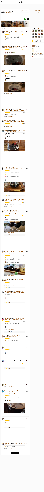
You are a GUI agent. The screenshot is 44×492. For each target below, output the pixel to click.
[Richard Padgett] (9, 234)
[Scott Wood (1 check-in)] (36, 36)
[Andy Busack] (9, 302)
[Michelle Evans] (9, 368)
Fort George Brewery (10, 12)
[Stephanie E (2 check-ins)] (33, 31)
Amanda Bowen (7, 346)
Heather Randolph (7, 291)
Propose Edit (37, 10)
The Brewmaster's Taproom (14, 200)
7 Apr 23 (5, 42)
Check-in (25, 19)
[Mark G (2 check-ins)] (36, 31)
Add (28, 19)
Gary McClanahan (7, 109)
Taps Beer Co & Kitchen (13, 32)
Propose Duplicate (38, 12)
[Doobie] (11, 427)
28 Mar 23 (5, 275)
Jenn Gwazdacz (7, 46)
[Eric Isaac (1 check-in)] (39, 34)
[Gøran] (9, 195)
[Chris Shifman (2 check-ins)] (41, 31)
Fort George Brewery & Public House (15, 47)
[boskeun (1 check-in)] (36, 34)
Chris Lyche (6, 31)
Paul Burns (6, 279)
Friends (25, 28)
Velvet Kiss (15, 31)
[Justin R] (9, 427)
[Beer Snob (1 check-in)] (41, 34)
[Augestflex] (9, 287)
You (28, 28)
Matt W (5, 130)
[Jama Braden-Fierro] (9, 331)
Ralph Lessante (7, 390)
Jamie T (5, 335)
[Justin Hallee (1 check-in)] (39, 36)
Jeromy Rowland (7, 443)
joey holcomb (6, 384)
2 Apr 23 (5, 93)
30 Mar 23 (5, 206)
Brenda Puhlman (7, 70)
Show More (15, 453)
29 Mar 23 (5, 232)
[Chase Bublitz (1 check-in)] (33, 36)
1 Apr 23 (5, 151)
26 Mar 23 (5, 300)
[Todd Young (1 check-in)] (41, 36)
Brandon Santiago (7, 360)
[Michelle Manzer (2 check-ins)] (33, 34)
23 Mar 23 (5, 448)
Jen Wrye (6, 167)
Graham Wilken (7, 318)
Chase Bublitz (6, 199)
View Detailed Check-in (10, 42)
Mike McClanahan (7, 120)
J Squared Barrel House (13, 391)
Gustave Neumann (7, 250)
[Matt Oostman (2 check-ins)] (39, 31)
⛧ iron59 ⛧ (6, 210)
